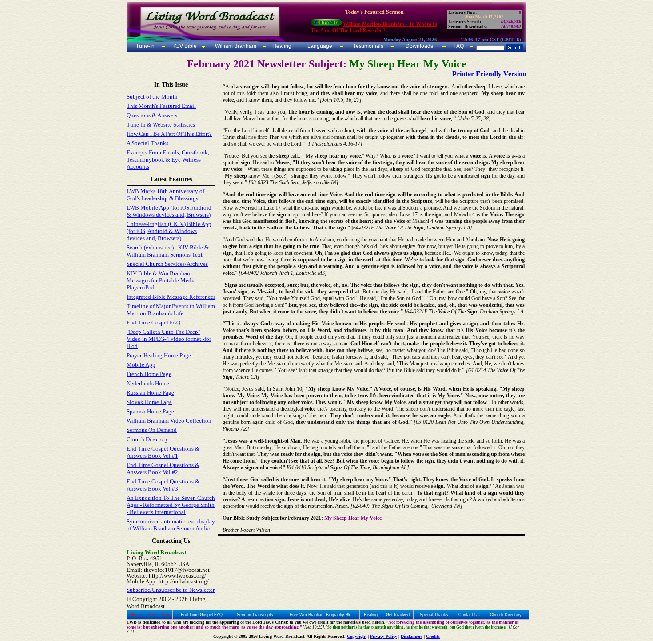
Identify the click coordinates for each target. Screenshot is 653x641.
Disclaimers (411, 636)
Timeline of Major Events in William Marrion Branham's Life (171, 310)
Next (166, 615)
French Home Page (149, 374)
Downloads (419, 46)
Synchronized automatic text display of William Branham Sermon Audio (171, 525)
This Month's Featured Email (161, 106)
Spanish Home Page (150, 411)
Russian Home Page (150, 392)
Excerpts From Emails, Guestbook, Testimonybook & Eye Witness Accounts (168, 159)
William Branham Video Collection (169, 420)
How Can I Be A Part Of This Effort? (169, 134)
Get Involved (398, 615)
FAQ (459, 46)
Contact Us (469, 615)
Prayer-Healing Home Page (159, 355)
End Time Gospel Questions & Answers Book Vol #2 (163, 468)
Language (319, 46)
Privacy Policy (383, 636)
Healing (281, 46)
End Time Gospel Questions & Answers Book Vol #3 (163, 485)
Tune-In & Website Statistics (161, 124)
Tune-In (145, 46)
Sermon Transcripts (255, 615)
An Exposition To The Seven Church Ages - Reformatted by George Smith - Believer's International (171, 505)
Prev (152, 615)
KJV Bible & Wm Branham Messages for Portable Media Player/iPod (161, 280)
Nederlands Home (148, 383)
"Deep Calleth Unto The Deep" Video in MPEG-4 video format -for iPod (169, 338)
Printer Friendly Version (489, 74)
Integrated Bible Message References (171, 296)
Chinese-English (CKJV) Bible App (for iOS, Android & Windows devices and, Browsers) (169, 231)
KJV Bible (184, 46)
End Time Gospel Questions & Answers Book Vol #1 (163, 452)
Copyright (356, 636)
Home (136, 615)
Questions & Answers (152, 115)
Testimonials (368, 46)
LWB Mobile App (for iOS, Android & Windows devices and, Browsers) (169, 211)
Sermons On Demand (152, 430)
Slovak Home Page (149, 402)
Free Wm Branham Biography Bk (320, 615)
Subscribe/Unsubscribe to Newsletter (171, 589)
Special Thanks (434, 615)
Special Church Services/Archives (167, 264)
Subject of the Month (152, 96)
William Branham (235, 46)
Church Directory (147, 439)
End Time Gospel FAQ (153, 322)
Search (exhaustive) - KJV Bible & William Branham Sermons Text (168, 251)
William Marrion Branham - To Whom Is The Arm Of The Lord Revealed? (374, 27)
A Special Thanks (147, 143)
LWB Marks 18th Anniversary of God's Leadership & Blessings (165, 195)
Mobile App (141, 364)
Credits (433, 636)
